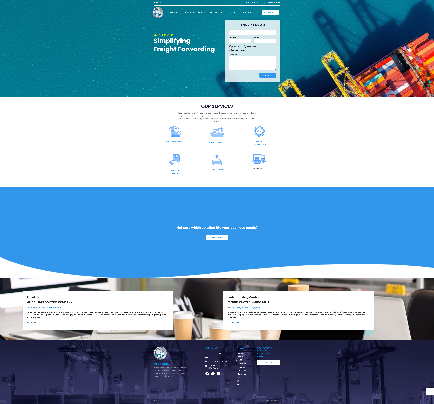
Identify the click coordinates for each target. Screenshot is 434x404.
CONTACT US (231, 13)
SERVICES (174, 13)
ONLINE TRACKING (252, 3)
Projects (239, 356)
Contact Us (217, 237)
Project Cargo (217, 170)
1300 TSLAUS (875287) (271, 3)
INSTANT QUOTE (270, 13)
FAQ (237, 381)
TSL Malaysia (216, 13)
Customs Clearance (174, 142)
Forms (238, 384)
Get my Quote (232, 322)
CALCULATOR (245, 13)
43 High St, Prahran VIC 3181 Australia (217, 366)
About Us (239, 360)
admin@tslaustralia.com (218, 361)
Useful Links (241, 370)
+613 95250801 (215, 357)
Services (239, 353)
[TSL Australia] (158, 12)
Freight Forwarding (217, 142)
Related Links (241, 374)
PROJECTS (189, 13)
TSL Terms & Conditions (271, 400)
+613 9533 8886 (215, 353)
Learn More (31, 322)
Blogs (238, 377)
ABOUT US (202, 13)
